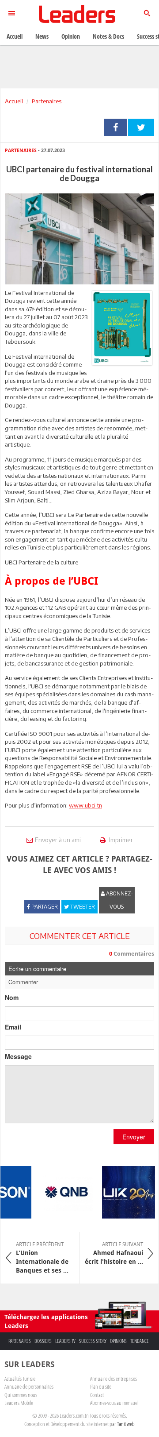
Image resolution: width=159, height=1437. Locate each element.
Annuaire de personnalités (28, 1386)
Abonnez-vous (119, 900)
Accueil (14, 101)
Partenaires (46, 101)
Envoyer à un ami (58, 840)
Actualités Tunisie (19, 1378)
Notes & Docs (108, 36)
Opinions (118, 1341)
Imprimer (120, 840)
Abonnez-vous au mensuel (114, 1403)
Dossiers (43, 1341)
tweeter (141, 127)
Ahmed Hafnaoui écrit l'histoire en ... (114, 1253)
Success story (92, 1341)
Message (18, 1056)
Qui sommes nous (20, 1395)
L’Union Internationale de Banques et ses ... (42, 1257)
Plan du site (100, 1386)
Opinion (70, 36)
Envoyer (133, 1136)
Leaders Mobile (18, 1403)
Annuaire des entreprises (113, 1378)
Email (13, 1026)
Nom (12, 997)
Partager (115, 127)
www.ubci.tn (85, 805)
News (42, 36)
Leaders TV (65, 1341)
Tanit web (126, 1424)
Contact (97, 1395)
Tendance (139, 1341)
